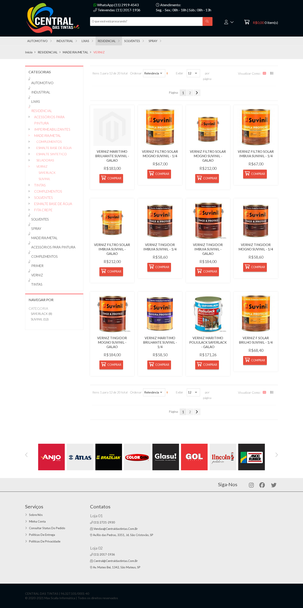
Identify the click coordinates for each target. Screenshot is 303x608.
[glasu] (165, 456)
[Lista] (272, 73)
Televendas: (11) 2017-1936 (118, 10)
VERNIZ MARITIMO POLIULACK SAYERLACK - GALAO (208, 342)
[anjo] (51, 456)
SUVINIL (37, 319)
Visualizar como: (249, 73)
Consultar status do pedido (47, 528)
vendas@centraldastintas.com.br (116, 529)
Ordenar (136, 73)
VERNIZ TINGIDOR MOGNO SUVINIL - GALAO (112, 342)
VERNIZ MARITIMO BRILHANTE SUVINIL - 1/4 (160, 342)
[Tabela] (265, 73)
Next (276, 455)
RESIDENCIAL (48, 52)
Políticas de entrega (42, 534)
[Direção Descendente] (167, 73)
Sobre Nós (36, 515)
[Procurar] (207, 21)
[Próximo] (197, 92)
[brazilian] (108, 456)
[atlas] (80, 456)
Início (29, 52)
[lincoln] (223, 456)
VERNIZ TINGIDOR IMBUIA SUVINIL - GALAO (208, 249)
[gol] (194, 456)
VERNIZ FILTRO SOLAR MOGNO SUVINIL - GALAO (208, 155)
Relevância (151, 73)
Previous (26, 455)
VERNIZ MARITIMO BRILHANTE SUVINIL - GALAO (112, 155)
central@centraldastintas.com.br (116, 561)
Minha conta (37, 521)
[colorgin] (137, 456)
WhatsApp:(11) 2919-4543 (117, 5)
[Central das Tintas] (54, 18)
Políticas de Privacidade (44, 541)
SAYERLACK (39, 314)
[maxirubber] (251, 456)
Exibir (179, 73)
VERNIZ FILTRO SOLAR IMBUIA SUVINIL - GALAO (112, 249)
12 (189, 73)
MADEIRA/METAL (75, 52)
